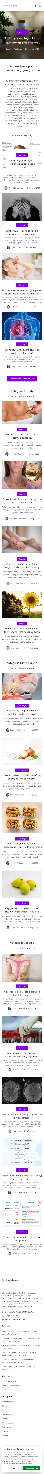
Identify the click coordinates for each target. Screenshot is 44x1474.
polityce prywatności (25, 1463)
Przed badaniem (8, 1423)
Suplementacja (7, 1427)
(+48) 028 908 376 (12, 1316)
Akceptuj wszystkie (31, 1468)
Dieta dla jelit (22, 706)
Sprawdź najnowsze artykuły (22, 378)
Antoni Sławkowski (9, 1381)
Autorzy (6, 1376)
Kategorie (7, 1396)
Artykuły (6, 1326)
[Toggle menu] (40, 5)
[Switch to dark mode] (35, 6)
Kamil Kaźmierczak (9, 1390)
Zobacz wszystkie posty (22, 396)
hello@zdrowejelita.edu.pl (15, 1319)
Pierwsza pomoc (8, 1402)
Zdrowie (22, 155)
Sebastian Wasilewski (10, 1386)
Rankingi (22, 32)
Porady (22, 429)
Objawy (5, 1431)
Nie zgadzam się (13, 1468)
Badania (22, 986)
